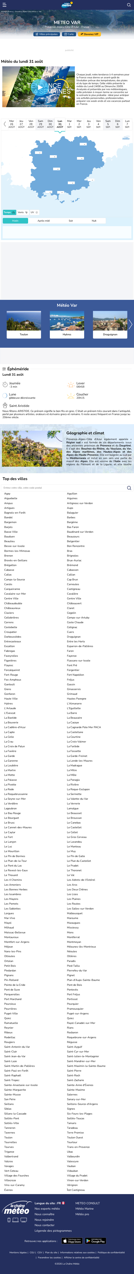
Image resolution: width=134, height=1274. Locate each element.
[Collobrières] (67, 182)
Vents (21, 212)
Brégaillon (10, 565)
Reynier (8, 1028)
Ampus (8, 503)
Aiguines (72, 498)
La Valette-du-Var (77, 799)
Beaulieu (9, 541)
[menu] (5, 5)
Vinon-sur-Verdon (77, 1180)
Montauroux (11, 937)
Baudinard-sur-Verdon (80, 532)
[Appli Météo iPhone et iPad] (72, 1241)
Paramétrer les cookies (49, 1257)
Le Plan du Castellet (79, 861)
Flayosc (8, 665)
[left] (4, 124)
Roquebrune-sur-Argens (81, 1037)
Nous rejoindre (44, 1220)
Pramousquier (75, 1009)
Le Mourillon (11, 851)
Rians (70, 1028)
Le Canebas (74, 822)
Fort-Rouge (11, 675)
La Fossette (74, 751)
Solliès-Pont (11, 1118)
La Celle (9, 737)
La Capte (9, 732)
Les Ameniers (12, 885)
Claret (70, 608)
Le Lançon (10, 842)
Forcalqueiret (12, 670)
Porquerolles (12, 994)
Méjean (8, 947)
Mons (70, 932)
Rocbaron (72, 1032)
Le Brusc (9, 822)
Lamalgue (73, 808)
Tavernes (9, 1132)
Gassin (71, 684)
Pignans (9, 975)
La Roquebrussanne (16, 794)
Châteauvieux (12, 608)
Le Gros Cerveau (77, 837)
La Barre (72, 713)
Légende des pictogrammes (53, 1231)
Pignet (71, 975)
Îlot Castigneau (76, 1190)
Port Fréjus (73, 994)
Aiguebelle (10, 498)
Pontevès (72, 989)
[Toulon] (45, 191)
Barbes (71, 517)
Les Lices (72, 894)
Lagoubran (10, 808)
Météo (3, 11)
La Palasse (10, 780)
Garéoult (9, 684)
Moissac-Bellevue (14, 932)
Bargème (72, 522)
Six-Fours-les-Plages (79, 1114)
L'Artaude (10, 708)
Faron (70, 651)
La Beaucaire (74, 718)
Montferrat (73, 937)
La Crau (8, 741)
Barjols (8, 527)
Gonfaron (9, 694)
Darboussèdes (12, 637)
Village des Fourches (16, 1175)
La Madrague (74, 765)
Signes (71, 1109)
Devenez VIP (91, 34)
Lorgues (9, 913)
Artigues (9, 508)
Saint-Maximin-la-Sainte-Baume (86, 1066)
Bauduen (9, 536)
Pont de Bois (74, 985)
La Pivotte (10, 784)
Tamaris (71, 1123)
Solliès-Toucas (75, 1118)
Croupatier (10, 632)
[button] (45, 192)
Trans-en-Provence (78, 1147)
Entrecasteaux (12, 641)
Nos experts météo (47, 1209)
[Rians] (35, 152)
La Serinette (74, 794)
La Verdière (11, 803)
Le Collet (72, 832)
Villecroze (10, 1180)
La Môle (71, 775)
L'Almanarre (74, 703)
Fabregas (9, 651)
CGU (32, 1252)
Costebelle (10, 627)
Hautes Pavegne (76, 698)
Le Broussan (74, 818)
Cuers (70, 632)
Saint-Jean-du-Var (14, 1056)
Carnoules (73, 584)
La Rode (9, 789)
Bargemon (10, 522)
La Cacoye (73, 722)
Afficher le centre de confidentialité (81, 1257)
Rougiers (9, 1042)
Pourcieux (10, 1004)
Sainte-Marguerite (15, 1090)
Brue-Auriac (74, 560)
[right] (130, 325)
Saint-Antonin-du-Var (17, 1047)
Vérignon (72, 1185)
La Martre (10, 770)
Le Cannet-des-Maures (18, 827)
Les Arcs (72, 885)
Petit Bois (10, 966)
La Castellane (75, 732)
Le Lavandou (74, 842)
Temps (7, 212)
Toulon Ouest (75, 1137)
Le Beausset (74, 813)
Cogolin (71, 613)
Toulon (8, 1137)
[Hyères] (57, 192)
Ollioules (9, 956)
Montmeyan (74, 942)
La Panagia (73, 780)
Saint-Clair (10, 1051)
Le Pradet (72, 865)
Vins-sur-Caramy (14, 1185)
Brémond (72, 565)
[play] (40, 87)
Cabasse (9, 570)
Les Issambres (12, 894)
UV (32, 212)
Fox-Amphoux (12, 680)
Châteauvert (74, 603)
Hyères (8, 703)
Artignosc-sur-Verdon (80, 503)
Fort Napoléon (75, 675)
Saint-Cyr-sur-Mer (78, 1051)
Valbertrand (11, 1156)
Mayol (7, 923)
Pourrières (10, 1009)
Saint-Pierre (74, 1071)
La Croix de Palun (14, 746)
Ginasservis (74, 689)
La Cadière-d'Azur (15, 727)
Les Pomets (11, 904)
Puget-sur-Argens (78, 1013)
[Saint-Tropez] (87, 179)
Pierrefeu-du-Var (77, 970)
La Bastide (10, 718)
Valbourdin (73, 1156)
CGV (39, 1252)
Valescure (73, 1161)
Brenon (8, 556)
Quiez (7, 1018)
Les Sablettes (12, 908)
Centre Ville (11, 598)
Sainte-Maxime (76, 1090)
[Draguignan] (77, 158)
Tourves (9, 1147)
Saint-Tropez (11, 1080)
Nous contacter (44, 1225)
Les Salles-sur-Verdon (80, 908)
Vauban (71, 1166)
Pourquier (73, 1004)
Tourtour (72, 1142)
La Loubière (11, 765)
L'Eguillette (74, 708)
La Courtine (74, 737)
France (10, 11)
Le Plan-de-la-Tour (15, 861)
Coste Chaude (75, 622)
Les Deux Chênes (77, 889)
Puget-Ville (11, 1013)
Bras (69, 551)
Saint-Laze (10, 1061)
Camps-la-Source (14, 579)
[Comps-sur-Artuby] (79, 144)
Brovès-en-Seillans (15, 560)
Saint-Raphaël (12, 1075)
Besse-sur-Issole (14, 546)
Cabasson (72, 570)
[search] (129, 5)
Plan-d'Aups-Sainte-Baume (83, 980)
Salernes (72, 1094)
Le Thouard (11, 875)
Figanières (10, 660)
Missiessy (73, 927)
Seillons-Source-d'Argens (82, 1104)
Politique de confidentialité (111, 1252)
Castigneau (73, 589)
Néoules (72, 951)
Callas (8, 574)
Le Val (70, 875)
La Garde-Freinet (77, 756)
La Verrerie (73, 803)
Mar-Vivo (9, 918)
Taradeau (72, 1128)
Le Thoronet (74, 870)
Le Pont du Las (13, 865)
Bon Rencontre (76, 546)
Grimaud (72, 694)
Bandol (8, 517)
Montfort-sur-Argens (16, 942)
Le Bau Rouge (12, 813)
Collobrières (11, 617)
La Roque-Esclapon (78, 789)
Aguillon (72, 493)
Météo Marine (84, 1209)
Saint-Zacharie (75, 1080)
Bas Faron (73, 527)
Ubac (70, 1152)
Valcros (8, 1161)
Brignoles (72, 556)
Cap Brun (72, 579)
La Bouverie (11, 722)
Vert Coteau (11, 1171)
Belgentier (73, 541)
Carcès (8, 584)
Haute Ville (11, 698)
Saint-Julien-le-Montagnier (83, 1056)
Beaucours (73, 536)
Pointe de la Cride (14, 985)
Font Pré (72, 665)
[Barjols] (49, 156)
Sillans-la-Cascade (15, 1114)
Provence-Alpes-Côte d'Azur (26, 11)
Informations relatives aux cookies (77, 1252)
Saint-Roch (73, 1075)
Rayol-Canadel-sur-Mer (81, 1023)
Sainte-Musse (12, 1094)
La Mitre (72, 770)
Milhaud (9, 927)
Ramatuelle (11, 1023)
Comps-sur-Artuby (78, 617)
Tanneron (9, 1128)
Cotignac (72, 627)
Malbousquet (75, 913)
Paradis (71, 961)
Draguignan (74, 637)
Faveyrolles (11, 656)
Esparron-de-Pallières (80, 646)
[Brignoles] (53, 168)
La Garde (9, 756)
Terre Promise (75, 1132)
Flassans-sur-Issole (78, 660)
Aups (70, 508)
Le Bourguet (11, 818)
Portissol (72, 999)
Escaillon (9, 646)
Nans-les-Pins (12, 951)
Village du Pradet (77, 1175)
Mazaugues (73, 923)
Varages (9, 1166)
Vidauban (72, 1171)
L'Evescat (9, 713)
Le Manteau (74, 846)
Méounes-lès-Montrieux (81, 947)
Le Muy (71, 851)
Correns (9, 622)
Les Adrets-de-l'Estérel (81, 880)
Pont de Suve (12, 989)
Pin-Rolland (11, 980)
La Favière (10, 751)
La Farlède (73, 746)
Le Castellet (74, 827)
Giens (7, 689)
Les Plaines (74, 899)
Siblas (7, 1109)
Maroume (72, 918)
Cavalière (72, 594)
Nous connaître (44, 1214)
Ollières (71, 956)
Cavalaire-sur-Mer (15, 594)
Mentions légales (18, 1252)
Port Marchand (12, 999)
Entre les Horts (76, 641)
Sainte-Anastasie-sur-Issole (21, 1085)
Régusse (72, 1042)
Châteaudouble (13, 603)
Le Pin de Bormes (14, 856)
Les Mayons (11, 899)
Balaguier (72, 513)
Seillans (9, 1104)
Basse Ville (11, 532)
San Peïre (10, 1099)
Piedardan (10, 970)
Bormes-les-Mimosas (17, 551)
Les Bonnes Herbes (15, 889)
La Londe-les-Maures (79, 761)
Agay (7, 493)
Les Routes (73, 904)
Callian (71, 574)
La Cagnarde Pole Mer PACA (84, 727)
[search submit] (129, 488)
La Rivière (73, 784)
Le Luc (8, 846)
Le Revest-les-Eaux (16, 870)
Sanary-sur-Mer (76, 1099)
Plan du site (51, 1252)
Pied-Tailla (73, 966)
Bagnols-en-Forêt (14, 513)
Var (40, 11)
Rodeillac (9, 1037)
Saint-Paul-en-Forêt (16, 1071)
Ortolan (8, 961)
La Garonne (11, 761)
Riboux (8, 1032)
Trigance (9, 1152)
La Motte (9, 775)
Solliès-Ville (11, 1123)
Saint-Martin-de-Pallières (19, 1066)
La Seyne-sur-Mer (15, 799)
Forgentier (73, 670)
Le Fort (8, 837)
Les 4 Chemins (13, 880)
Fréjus (70, 680)
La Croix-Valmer (76, 741)
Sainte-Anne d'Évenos (80, 1085)
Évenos (8, 1190)
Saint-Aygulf (74, 1047)
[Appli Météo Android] (95, 1241)
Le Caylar (9, 832)
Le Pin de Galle (76, 856)
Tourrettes (10, 1142)
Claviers (9, 613)
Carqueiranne (12, 589)
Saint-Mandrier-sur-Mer (81, 1061)
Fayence (72, 656)
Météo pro (82, 1214)
